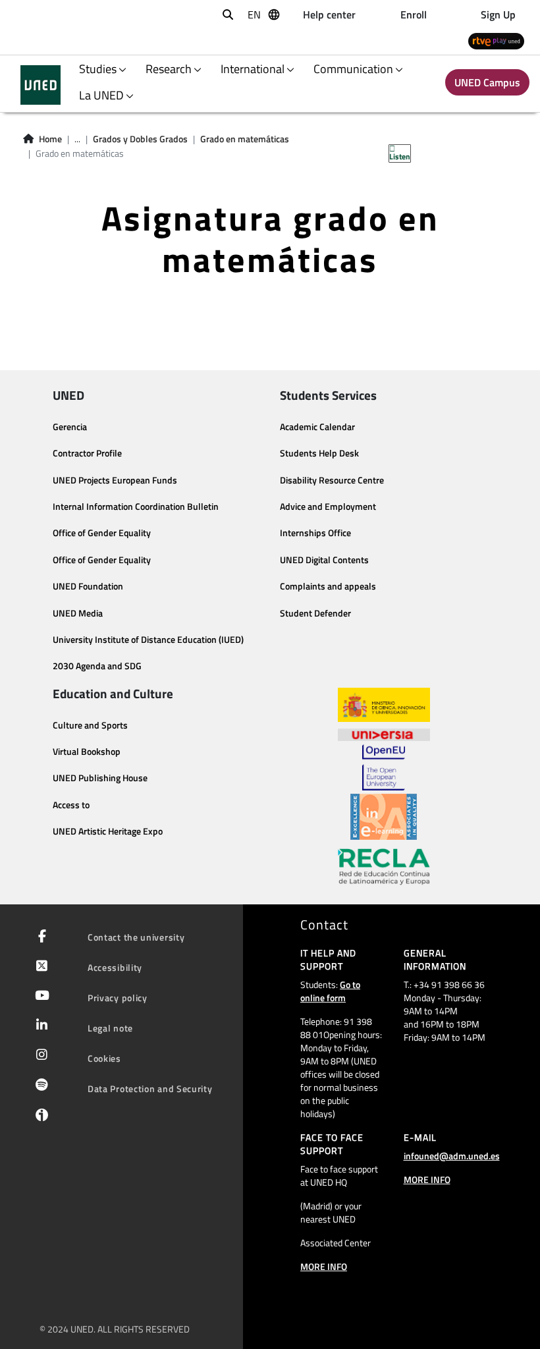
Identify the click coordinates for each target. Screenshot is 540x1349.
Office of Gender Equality (102, 533)
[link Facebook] (39, 937)
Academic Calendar (317, 427)
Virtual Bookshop (87, 751)
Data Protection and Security (150, 1088)
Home (50, 139)
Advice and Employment (328, 506)
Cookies (104, 1058)
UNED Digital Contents (324, 560)
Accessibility (115, 967)
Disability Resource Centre (332, 480)
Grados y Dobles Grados (140, 139)
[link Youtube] (39, 996)
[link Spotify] (39, 1086)
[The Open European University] (383, 767)
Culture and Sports (90, 725)
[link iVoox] (39, 1117)
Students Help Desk (319, 453)
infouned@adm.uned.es (452, 1156)
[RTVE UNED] (496, 40)
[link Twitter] (39, 967)
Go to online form (330, 991)
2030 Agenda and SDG (97, 666)
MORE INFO (323, 1266)
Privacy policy (118, 998)
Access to (71, 805)
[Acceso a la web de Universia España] (384, 733)
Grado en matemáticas (244, 139)
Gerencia (70, 427)
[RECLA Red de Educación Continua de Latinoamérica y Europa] (384, 865)
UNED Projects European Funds (115, 480)
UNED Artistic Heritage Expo (108, 831)
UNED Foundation (88, 586)
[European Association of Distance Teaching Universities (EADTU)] (383, 817)
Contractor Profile (87, 453)
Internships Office (315, 533)
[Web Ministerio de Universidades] (384, 705)
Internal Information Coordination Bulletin (136, 506)
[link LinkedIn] (39, 1026)
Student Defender (315, 613)
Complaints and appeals (328, 586)
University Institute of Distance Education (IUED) (148, 639)
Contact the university (136, 937)
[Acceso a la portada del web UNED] (40, 85)
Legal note (110, 1028)
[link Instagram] (39, 1055)
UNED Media (78, 613)
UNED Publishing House (100, 778)
